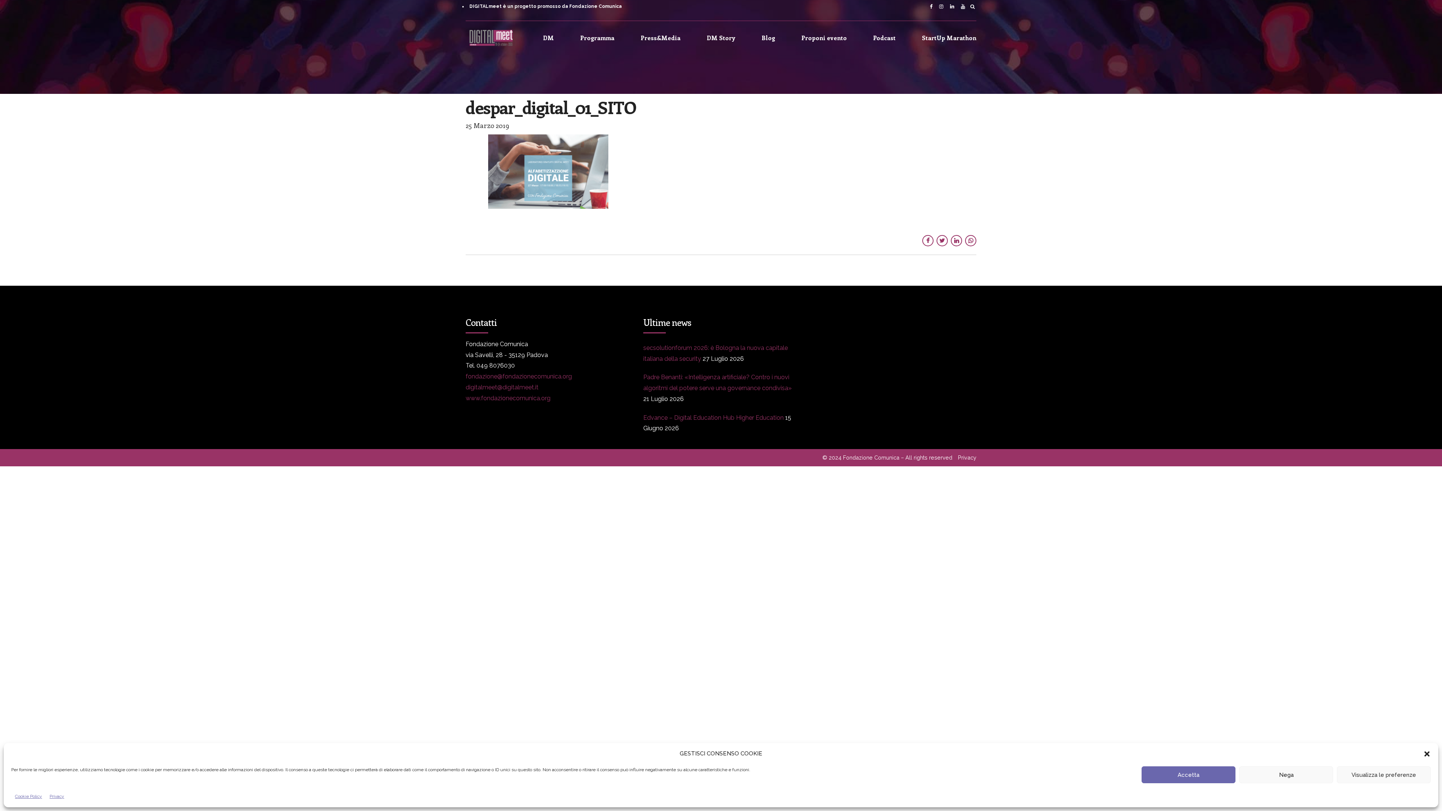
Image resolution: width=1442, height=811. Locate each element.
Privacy (57, 796)
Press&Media (660, 38)
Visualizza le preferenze (1383, 775)
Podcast (884, 38)
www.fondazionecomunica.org (508, 398)
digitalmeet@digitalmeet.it (502, 387)
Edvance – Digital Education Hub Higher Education (713, 417)
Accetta (1188, 775)
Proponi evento (824, 38)
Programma (597, 38)
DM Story (721, 38)
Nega (1286, 775)
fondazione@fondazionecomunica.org (519, 376)
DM (548, 38)
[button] (1427, 754)
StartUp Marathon (949, 38)
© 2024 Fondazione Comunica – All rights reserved (887, 457)
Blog (768, 38)
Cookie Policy (28, 796)
